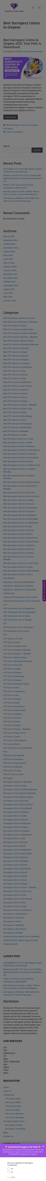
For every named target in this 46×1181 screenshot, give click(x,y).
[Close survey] (43, 1146)
